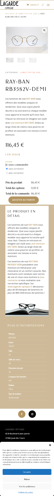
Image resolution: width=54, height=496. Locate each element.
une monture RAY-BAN (22, 122)
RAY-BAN (30, 98)
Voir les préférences (27, 486)
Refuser (27, 479)
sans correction (16, 168)
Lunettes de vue (28, 14)
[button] (50, 445)
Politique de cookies (25, 492)
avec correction (16, 173)
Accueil (10, 14)
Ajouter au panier (23, 200)
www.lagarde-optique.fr (20, 286)
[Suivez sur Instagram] (32, 414)
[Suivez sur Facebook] (21, 414)
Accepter (27, 472)
